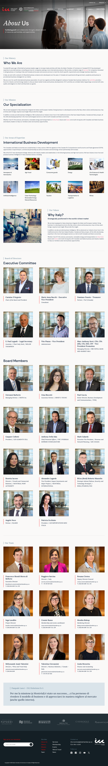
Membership (56, 744)
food (57, 120)
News (54, 752)
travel (68, 120)
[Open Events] (82, 9)
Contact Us (92, 2)
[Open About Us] (53, 9)
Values (43, 750)
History (43, 744)
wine (54, 120)
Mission (43, 747)
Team (43, 752)
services (85, 70)
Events (54, 747)
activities (92, 80)
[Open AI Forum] (92, 9)
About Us (44, 742)
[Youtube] (84, 753)
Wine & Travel (56, 750)
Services (55, 742)
